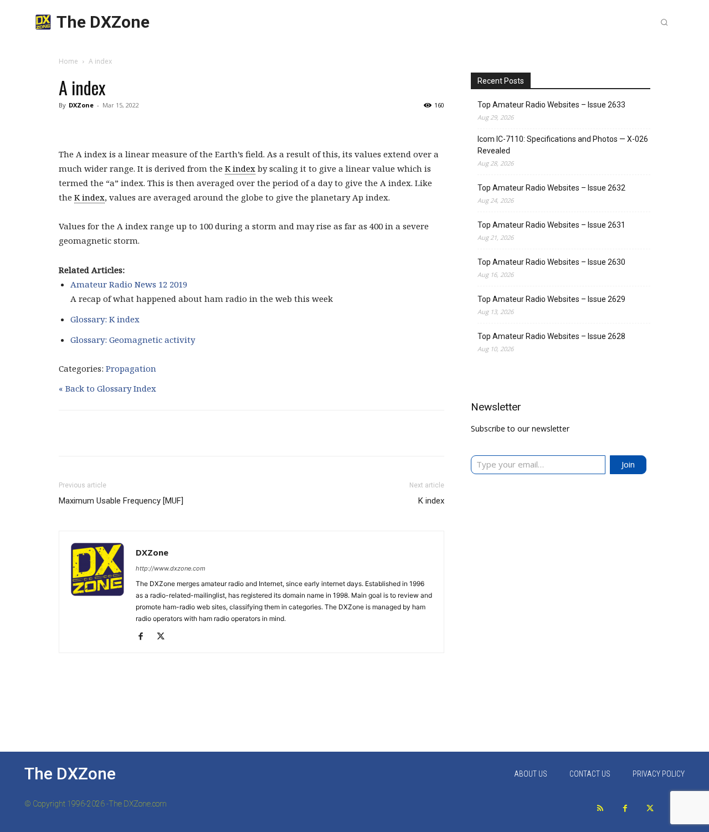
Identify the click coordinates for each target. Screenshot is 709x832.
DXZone (81, 105)
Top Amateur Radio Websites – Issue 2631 (551, 224)
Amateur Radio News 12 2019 (128, 284)
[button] (664, 22)
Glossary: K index (105, 319)
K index (240, 168)
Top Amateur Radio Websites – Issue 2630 (551, 262)
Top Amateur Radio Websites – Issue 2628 (551, 336)
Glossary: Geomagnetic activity (132, 339)
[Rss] (600, 808)
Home (68, 61)
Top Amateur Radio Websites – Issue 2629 (551, 299)
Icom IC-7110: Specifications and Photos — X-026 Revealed (562, 145)
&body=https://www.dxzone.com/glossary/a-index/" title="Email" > (446, 434)
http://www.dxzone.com (170, 568)
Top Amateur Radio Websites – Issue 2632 (551, 187)
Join (628, 464)
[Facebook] (145, 637)
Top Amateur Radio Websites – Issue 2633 (551, 104)
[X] (165, 637)
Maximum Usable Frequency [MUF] (121, 501)
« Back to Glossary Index (107, 388)
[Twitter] (650, 808)
